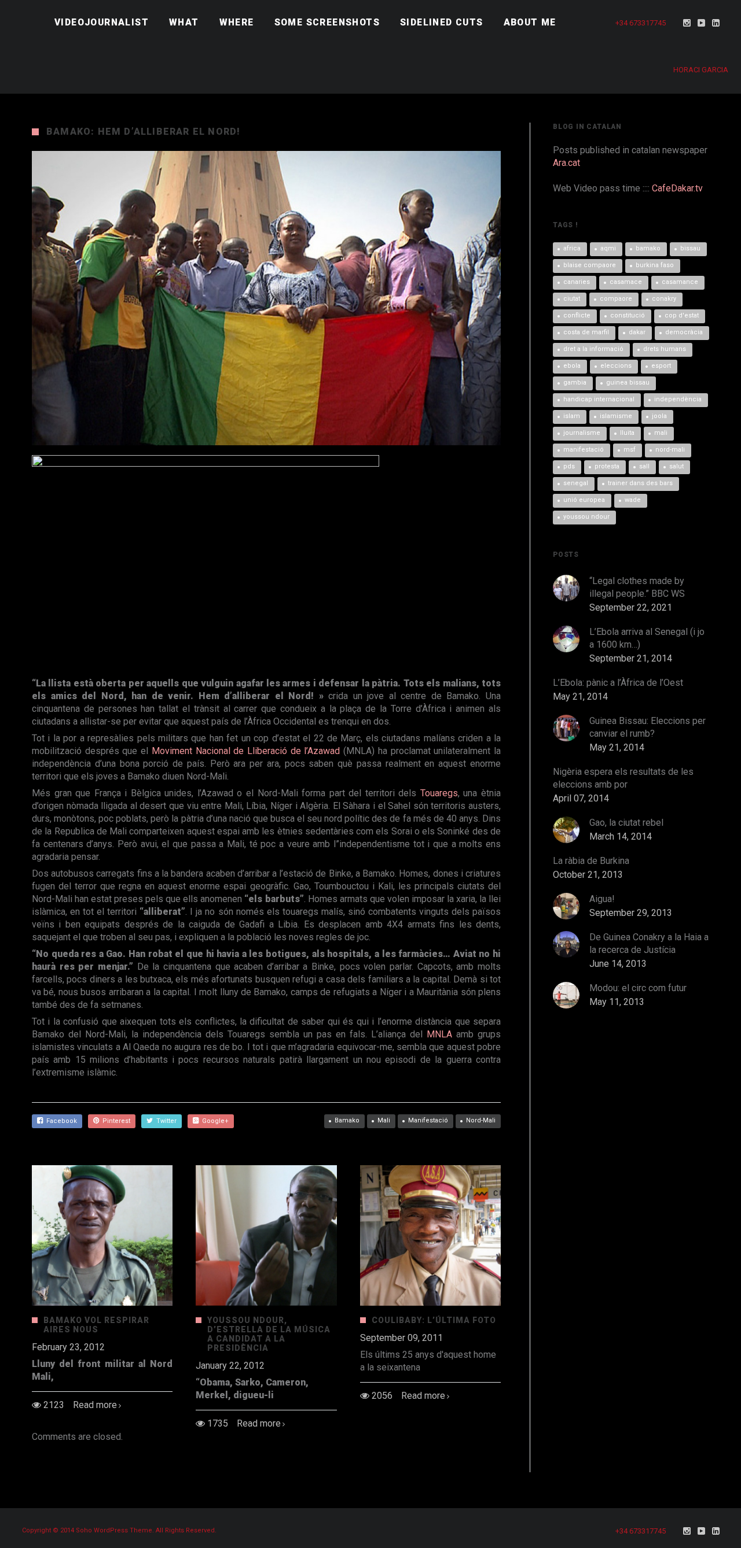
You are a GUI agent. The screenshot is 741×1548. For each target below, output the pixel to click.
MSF (629, 449)
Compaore (616, 298)
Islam (571, 416)
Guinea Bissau (628, 382)
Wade (633, 500)
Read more (95, 1404)
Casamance (680, 282)
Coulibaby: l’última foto (434, 1320)
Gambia (574, 382)
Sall (644, 466)
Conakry (664, 298)
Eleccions (616, 366)
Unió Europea (584, 500)
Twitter (165, 1121)
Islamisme (616, 416)
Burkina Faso (655, 265)
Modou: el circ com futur (638, 987)
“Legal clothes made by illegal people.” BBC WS (637, 587)
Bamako (347, 1120)
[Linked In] (716, 23)
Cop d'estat (682, 315)
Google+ (214, 1121)
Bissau (690, 248)
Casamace (626, 282)
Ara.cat (566, 162)
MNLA (441, 1034)
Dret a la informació (593, 349)
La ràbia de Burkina (591, 860)
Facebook (60, 1121)
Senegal (575, 483)
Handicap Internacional (598, 399)
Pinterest (114, 1121)
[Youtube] (701, 23)
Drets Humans (664, 349)
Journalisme (581, 433)
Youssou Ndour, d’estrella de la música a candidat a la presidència (269, 1334)
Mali (383, 1120)
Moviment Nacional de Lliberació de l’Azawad (246, 750)
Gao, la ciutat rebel (626, 822)
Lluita (627, 433)
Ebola (572, 366)
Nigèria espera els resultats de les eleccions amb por (623, 778)
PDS (569, 466)
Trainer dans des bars (640, 483)
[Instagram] (687, 23)
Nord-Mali (481, 1120)
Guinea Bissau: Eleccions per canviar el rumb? (647, 727)
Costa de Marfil (586, 332)
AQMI (608, 248)
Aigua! (602, 898)
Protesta (607, 466)
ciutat (571, 298)
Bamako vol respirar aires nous (96, 1325)
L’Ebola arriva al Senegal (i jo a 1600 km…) (647, 638)
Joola (659, 416)
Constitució (627, 315)
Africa (572, 248)
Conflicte (576, 315)
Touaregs (439, 793)
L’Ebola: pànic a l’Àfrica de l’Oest (618, 682)
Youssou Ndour (586, 516)
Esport (661, 366)
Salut (676, 466)
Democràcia (684, 332)
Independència (678, 399)
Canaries (576, 282)
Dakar (637, 332)
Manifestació (428, 1120)
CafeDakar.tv (677, 188)
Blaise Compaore (589, 265)
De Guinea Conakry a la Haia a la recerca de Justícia (649, 943)
